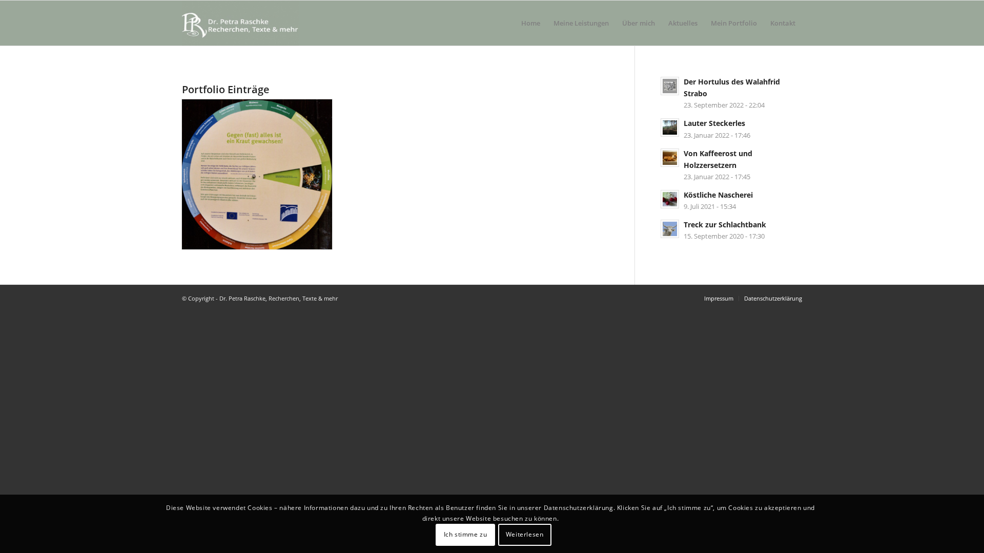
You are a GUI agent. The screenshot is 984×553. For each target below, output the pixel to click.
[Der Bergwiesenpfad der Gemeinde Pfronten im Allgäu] (257, 174)
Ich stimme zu (465, 534)
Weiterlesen (525, 534)
